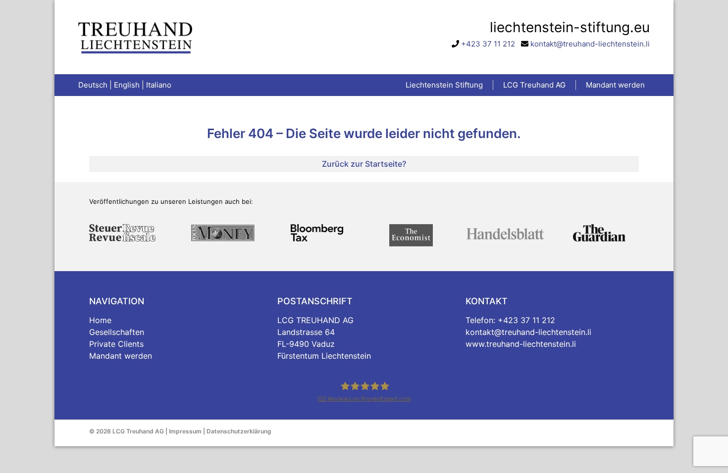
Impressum (185, 431)
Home (100, 320)
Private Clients (116, 344)
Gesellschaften (116, 332)
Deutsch (92, 85)
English (127, 85)
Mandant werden (120, 356)
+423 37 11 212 (488, 43)
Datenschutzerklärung (239, 431)
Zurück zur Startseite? (364, 164)
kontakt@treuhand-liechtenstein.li (590, 43)
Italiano (158, 85)
